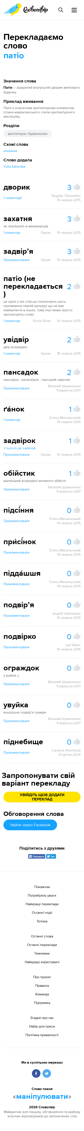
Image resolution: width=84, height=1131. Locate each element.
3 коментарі (12, 198)
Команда (42, 994)
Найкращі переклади (42, 904)
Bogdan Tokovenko (66, 195)
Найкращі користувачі (42, 962)
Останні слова (42, 936)
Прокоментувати (16, 260)
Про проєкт (42, 977)
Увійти (30, 825)
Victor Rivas (42, 321)
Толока (42, 921)
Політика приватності (42, 1035)
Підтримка (42, 1003)
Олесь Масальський (65, 417)
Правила (42, 985)
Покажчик (42, 887)
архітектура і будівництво (27, 133)
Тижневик (42, 953)
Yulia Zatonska (14, 166)
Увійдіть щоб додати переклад (42, 797)
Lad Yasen (73, 645)
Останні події (42, 912)
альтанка (10, 151)
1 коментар (11, 232)
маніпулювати (42, 1097)
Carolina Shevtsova (66, 750)
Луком (45, 232)
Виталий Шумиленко (64, 386)
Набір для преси (42, 1026)
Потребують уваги (42, 895)
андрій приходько (67, 613)
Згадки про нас (42, 1018)
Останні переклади (42, 945)
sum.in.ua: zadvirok (21, 448)
